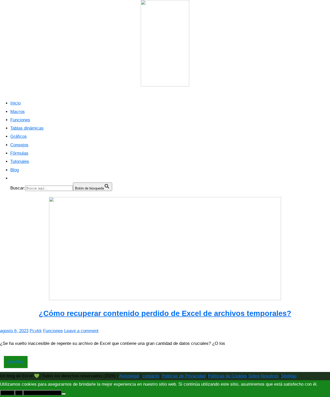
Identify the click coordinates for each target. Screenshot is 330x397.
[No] (64, 394)
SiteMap (288, 376)
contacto (151, 376)
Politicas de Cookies (227, 376)
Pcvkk (36, 330)
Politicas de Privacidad (183, 376)
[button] (12, 178)
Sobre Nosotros (263, 376)
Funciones (20, 119)
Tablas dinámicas (27, 128)
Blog (14, 170)
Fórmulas (19, 153)
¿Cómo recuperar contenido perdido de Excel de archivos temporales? (165, 313)
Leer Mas (16, 362)
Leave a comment (81, 330)
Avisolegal (129, 376)
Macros (17, 111)
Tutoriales (19, 161)
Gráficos (18, 136)
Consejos (19, 144)
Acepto (7, 393)
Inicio (15, 103)
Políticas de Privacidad (42, 393)
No (19, 393)
